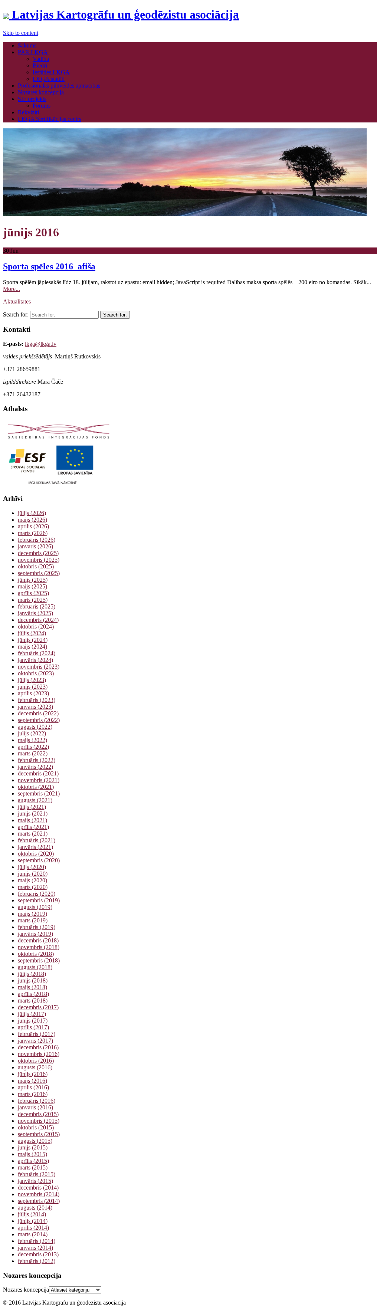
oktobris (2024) (36, 626)
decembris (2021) (38, 773)
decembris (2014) (38, 1187)
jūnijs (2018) (33, 980)
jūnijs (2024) (33, 640)
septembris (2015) (39, 1134)
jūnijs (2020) (33, 873)
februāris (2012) (36, 1261)
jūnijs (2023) (33, 686)
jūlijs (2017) (32, 1014)
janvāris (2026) (35, 546)
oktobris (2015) (36, 1127)
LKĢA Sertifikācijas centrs (49, 119)
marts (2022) (33, 753)
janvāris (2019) (35, 934)
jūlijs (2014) (32, 1214)
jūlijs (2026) (32, 513)
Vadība (41, 59)
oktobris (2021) (36, 787)
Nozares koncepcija (41, 92)
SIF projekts (32, 99)
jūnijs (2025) (33, 580)
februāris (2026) (36, 540)
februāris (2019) (36, 927)
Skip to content (20, 33)
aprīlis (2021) (33, 827)
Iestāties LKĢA (51, 72)
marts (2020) (33, 887)
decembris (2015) (38, 1114)
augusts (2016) (35, 1067)
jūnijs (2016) (33, 1074)
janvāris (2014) (35, 1247)
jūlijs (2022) (32, 733)
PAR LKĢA (33, 52)
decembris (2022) (38, 713)
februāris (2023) (36, 700)
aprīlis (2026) (33, 526)
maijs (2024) (32, 646)
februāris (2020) (36, 893)
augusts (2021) (35, 800)
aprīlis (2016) (33, 1087)
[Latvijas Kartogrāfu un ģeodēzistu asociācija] (185, 214)
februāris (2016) (36, 1101)
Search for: (16, 314)
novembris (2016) (38, 1054)
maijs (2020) (32, 880)
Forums (41, 105)
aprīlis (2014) (33, 1227)
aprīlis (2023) (33, 693)
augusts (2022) (35, 727)
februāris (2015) (36, 1174)
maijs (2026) (32, 519)
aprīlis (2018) (33, 994)
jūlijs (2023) (32, 680)
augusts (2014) (35, 1207)
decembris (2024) (38, 620)
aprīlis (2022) (33, 747)
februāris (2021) (36, 840)
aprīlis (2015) (33, 1161)
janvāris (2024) (35, 660)
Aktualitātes (17, 301)
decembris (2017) (38, 1007)
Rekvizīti (28, 112)
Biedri (40, 65)
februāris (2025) (36, 606)
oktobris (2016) (36, 1060)
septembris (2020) (39, 860)
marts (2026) (33, 533)
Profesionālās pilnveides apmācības (59, 85)
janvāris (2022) (35, 767)
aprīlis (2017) (33, 1027)
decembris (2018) (38, 940)
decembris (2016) (38, 1047)
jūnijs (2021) (33, 813)
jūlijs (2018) (32, 974)
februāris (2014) (36, 1241)
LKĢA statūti (49, 79)
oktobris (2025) (36, 566)
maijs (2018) (32, 987)
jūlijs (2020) (32, 867)
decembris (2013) (38, 1254)
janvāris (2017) (35, 1040)
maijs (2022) (32, 740)
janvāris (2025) (35, 613)
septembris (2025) (39, 573)
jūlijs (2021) (32, 807)
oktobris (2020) (36, 853)
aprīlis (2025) (33, 593)
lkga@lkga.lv (40, 344)
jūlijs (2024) (32, 633)
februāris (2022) (36, 760)
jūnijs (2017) (33, 1020)
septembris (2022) (39, 720)
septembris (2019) (39, 900)
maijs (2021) (32, 820)
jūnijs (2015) (33, 1147)
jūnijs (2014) (33, 1221)
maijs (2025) (32, 586)
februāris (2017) (36, 1034)
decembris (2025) (38, 553)
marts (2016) (33, 1094)
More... (11, 289)
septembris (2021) (39, 793)
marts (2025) (33, 600)
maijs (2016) (32, 1081)
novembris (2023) (38, 666)
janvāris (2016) (35, 1107)
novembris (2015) (38, 1121)
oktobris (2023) (36, 673)
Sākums (27, 45)
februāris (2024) (36, 653)
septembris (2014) (39, 1201)
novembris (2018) (38, 947)
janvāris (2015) (35, 1181)
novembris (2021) (38, 780)
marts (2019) (33, 920)
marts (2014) (33, 1234)
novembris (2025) (38, 560)
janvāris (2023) (35, 706)
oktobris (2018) (36, 954)
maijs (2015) (32, 1154)
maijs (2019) (32, 914)
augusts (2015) (35, 1141)
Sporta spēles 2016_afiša (49, 266)
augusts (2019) (35, 907)
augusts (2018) (35, 967)
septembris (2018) (39, 960)
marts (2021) (33, 833)
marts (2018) (33, 1000)
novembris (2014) (38, 1194)
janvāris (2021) (35, 847)
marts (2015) (33, 1167)
